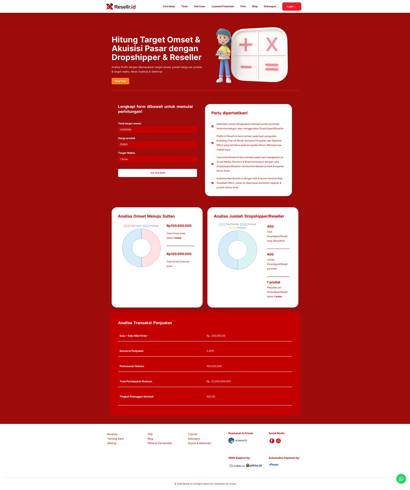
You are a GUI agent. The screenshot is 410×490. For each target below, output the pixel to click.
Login (290, 6)
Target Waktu (126, 152)
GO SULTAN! (157, 173)
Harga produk (126, 138)
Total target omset (129, 123)
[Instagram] (278, 440)
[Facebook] (272, 440)
